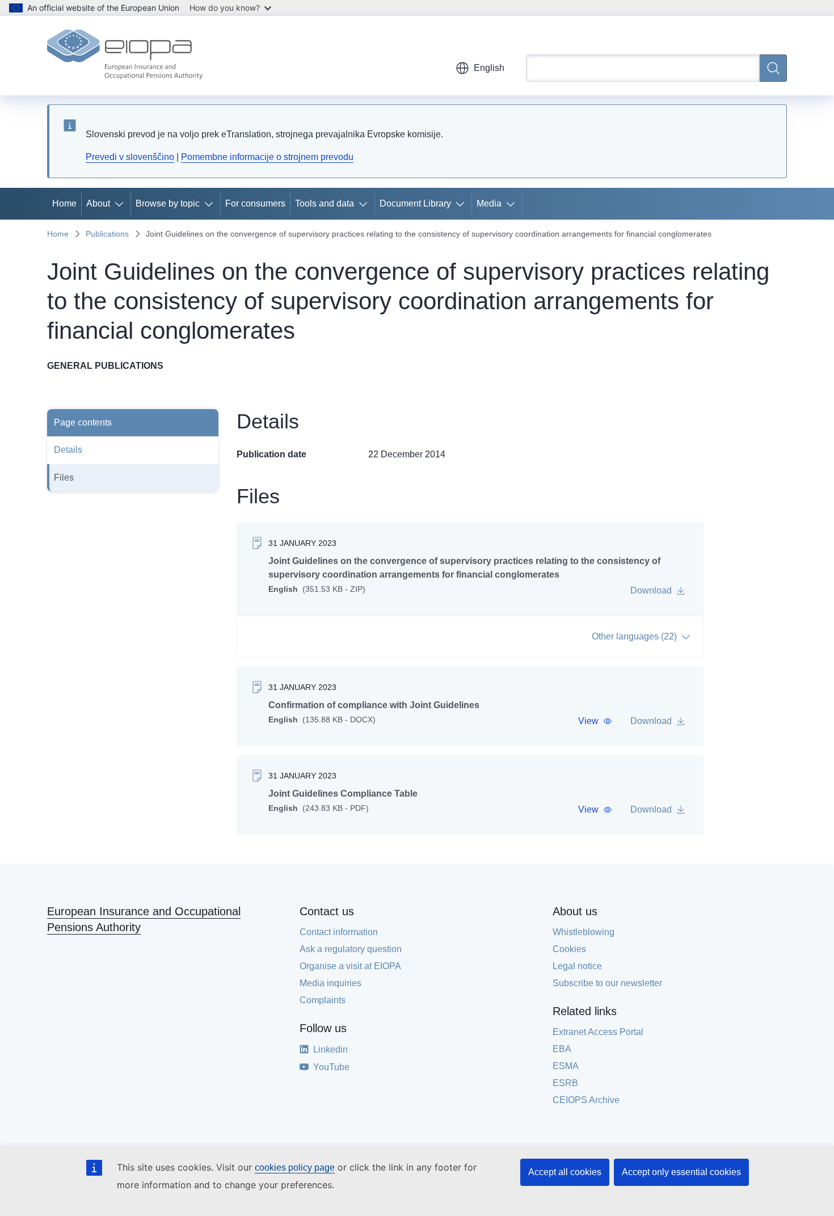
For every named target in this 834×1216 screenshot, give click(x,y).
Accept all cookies (564, 1172)
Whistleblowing (583, 932)
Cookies (569, 949)
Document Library (415, 203)
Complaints (323, 1000)
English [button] (489, 68)
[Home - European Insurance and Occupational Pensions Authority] (125, 56)
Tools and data (324, 203)
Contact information (339, 932)
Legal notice (577, 966)
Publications (107, 233)
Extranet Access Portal (598, 1032)
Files (64, 477)
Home (64, 203)
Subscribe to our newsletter (607, 983)
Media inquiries (330, 983)
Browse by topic (168, 203)
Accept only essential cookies (681, 1172)
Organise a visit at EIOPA (350, 966)
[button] (595, 721)
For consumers (255, 203)
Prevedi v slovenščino (130, 157)
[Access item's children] (121, 204)
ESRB (565, 1083)
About (98, 203)
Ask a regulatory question (351, 949)
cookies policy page (295, 1167)
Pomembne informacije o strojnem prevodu (267, 157)
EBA (562, 1049)
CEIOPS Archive (586, 1100)
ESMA (566, 1066)
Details (68, 450)
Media (489, 203)
